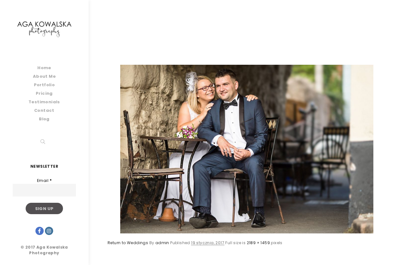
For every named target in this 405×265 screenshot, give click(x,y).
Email (44, 180)
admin (162, 242)
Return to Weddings (128, 242)
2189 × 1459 (258, 242)
